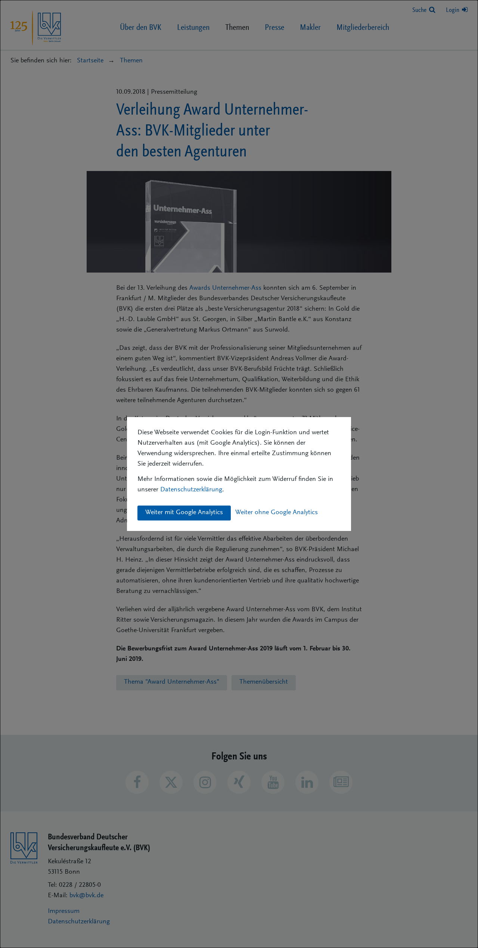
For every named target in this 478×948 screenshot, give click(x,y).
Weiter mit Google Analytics (184, 512)
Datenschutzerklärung (191, 490)
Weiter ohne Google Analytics (276, 512)
